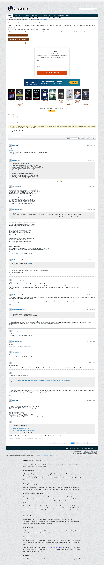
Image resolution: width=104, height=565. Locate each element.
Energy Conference (45, 15)
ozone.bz (11, 150)
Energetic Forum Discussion (16, 122)
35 (79, 443)
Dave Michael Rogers (17, 280)
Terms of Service (86, 448)
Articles (21, 15)
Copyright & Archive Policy (47, 455)
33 (72, 443)
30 (62, 443)
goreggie (14, 145)
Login (94, 1)
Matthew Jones (15, 259)
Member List (18, 17)
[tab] (10, 136)
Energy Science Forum (58, 15)
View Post (28, 163)
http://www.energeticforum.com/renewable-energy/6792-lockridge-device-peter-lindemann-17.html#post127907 (44, 380)
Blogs (15, 15)
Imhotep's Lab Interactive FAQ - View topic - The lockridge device (23, 181)
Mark (13, 422)
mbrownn (14, 160)
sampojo (14, 362)
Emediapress (35, 15)
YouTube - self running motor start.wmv (20, 428)
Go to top (93, 448)
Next (94, 443)
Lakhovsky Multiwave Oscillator (55, 17)
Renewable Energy (26, 122)
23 (59, 443)
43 (86, 443)
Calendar (24, 17)
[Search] (95, 9)
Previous (52, 443)
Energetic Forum (22, 379)
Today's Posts (11, 17)
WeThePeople (15, 186)
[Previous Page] (88, 138)
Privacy (78, 448)
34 (76, 443)
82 (89, 443)
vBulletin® (90, 452)
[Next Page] (89, 138)
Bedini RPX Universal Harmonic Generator (37, 17)
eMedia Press (44, 19)
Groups (27, 15)
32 (69, 443)
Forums (10, 15)
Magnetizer (69, 15)
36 (82, 443)
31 (65, 443)
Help (67, 448)
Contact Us (72, 448)
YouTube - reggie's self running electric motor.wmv (23, 430)
